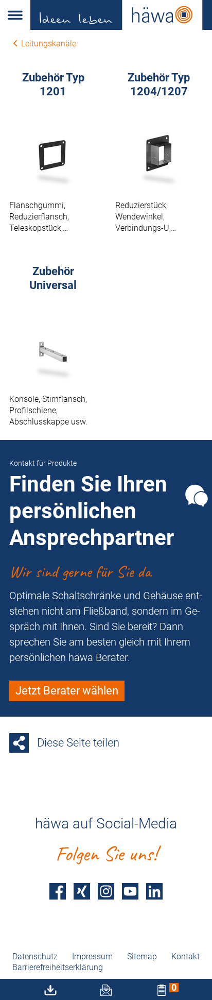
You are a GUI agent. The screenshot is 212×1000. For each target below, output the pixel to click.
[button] (15, 15)
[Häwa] (121, 15)
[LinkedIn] (154, 891)
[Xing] (82, 891)
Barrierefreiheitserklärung (57, 967)
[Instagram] (106, 891)
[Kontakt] (196, 495)
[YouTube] (130, 891)
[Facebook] (57, 891)
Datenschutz (35, 956)
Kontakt (185, 956)
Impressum (92, 956)
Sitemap (142, 956)
